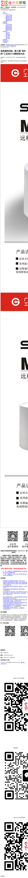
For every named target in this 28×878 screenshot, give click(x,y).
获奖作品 (5, 23)
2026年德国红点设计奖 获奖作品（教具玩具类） (14, 589)
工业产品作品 (9, 24)
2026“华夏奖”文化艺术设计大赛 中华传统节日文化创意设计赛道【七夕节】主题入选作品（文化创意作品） (15, 593)
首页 (4, 12)
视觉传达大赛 (9, 16)
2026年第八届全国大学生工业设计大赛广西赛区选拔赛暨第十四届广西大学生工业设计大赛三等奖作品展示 (15, 584)
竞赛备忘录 (5, 40)
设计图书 (8, 38)
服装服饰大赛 (9, 19)
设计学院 (5, 31)
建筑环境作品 (9, 27)
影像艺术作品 (9, 30)
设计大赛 (5, 13)
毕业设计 (8, 32)
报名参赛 (5, 39)
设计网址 (5, 42)
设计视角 (8, 35)
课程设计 (8, 34)
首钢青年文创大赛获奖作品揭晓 (10, 580)
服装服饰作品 (9, 28)
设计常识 (8, 36)
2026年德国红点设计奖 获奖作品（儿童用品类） (14, 607)
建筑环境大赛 (9, 17)
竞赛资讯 (5, 21)
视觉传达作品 (9, 25)
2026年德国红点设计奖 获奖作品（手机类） (13, 586)
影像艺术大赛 (9, 20)
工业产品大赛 (9, 14)
